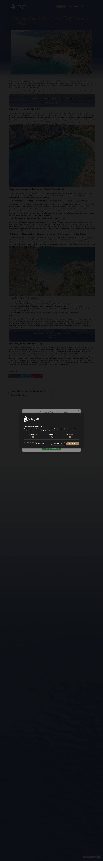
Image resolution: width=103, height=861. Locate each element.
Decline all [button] (58, 443)
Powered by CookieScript (30, 442)
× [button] (81, 414)
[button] (41, 443)
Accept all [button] (72, 443)
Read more (52, 431)
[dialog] (51, 430)
